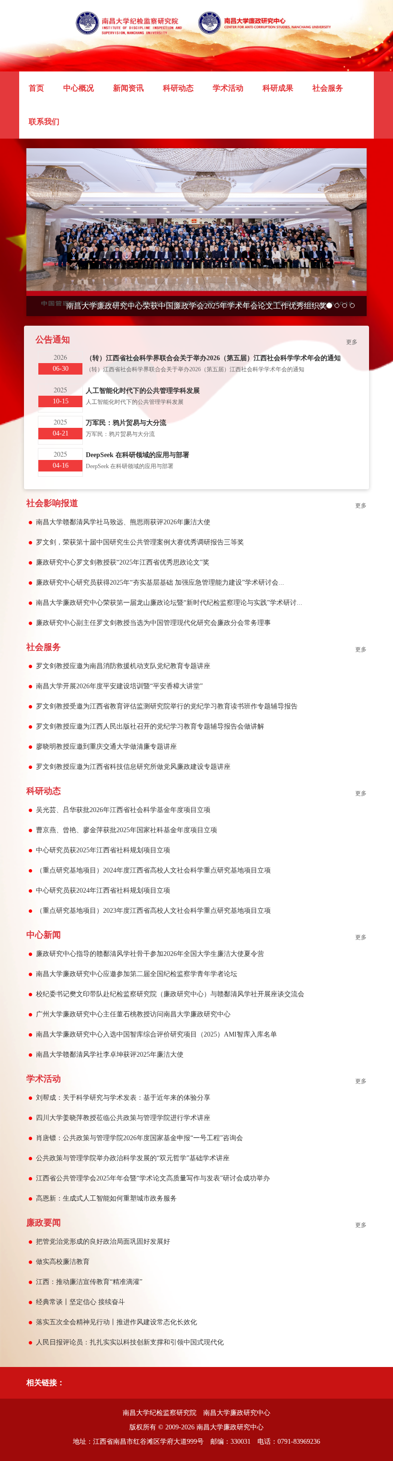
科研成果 (278, 88)
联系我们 (44, 122)
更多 (352, 342)
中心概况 (78, 88)
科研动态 (178, 88)
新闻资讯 (128, 88)
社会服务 (327, 88)
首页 (41, 87)
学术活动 (228, 88)
